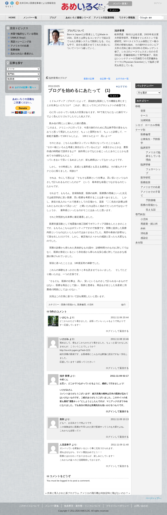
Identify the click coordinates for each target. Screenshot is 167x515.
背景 (143, 110)
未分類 (139, 242)
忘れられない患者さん (22, 53)
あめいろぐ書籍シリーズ (78, 17)
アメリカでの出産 (150, 187)
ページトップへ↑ (154, 498)
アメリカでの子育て (150, 193)
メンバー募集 (52, 506)
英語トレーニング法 (21, 41)
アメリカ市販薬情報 (104, 17)
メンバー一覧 (30, 17)
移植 (137, 106)
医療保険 (15, 49)
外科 (143, 228)
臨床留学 (145, 147)
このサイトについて (29, 506)
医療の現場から (68, 304)
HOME (12, 17)
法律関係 (145, 120)
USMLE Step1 (18, 37)
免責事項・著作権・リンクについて (82, 506)
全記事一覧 (105, 78)
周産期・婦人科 (149, 223)
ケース (144, 115)
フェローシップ (153, 171)
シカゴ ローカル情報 (147, 125)
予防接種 (151, 200)
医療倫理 (81, 304)
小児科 (90, 304)
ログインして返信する (117, 331)
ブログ (52, 17)
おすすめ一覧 (122, 78)
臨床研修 (145, 164)
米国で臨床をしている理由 (24, 33)
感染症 (144, 238)
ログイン (158, 3)
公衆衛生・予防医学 (150, 141)
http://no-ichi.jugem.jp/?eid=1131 (75, 350)
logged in (65, 480)
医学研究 (145, 177)
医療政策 (145, 182)
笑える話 (151, 209)
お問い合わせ (141, 506)
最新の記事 (89, 78)
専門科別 (140, 214)
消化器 (144, 233)
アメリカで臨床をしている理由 (153, 156)
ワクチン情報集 (127, 17)
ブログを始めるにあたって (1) (79, 90)
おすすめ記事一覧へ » (25, 87)
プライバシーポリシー (117, 506)
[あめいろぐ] (83, 6)
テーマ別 (140, 129)
